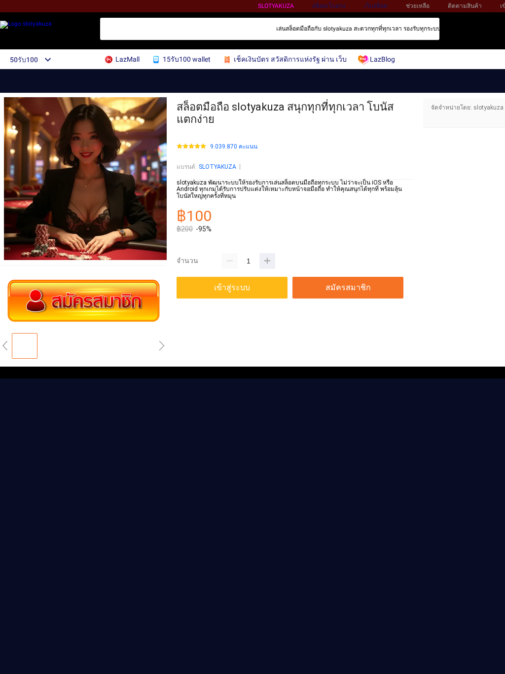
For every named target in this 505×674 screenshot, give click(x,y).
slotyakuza (276, 5)
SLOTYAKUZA (217, 166)
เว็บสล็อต (376, 5)
